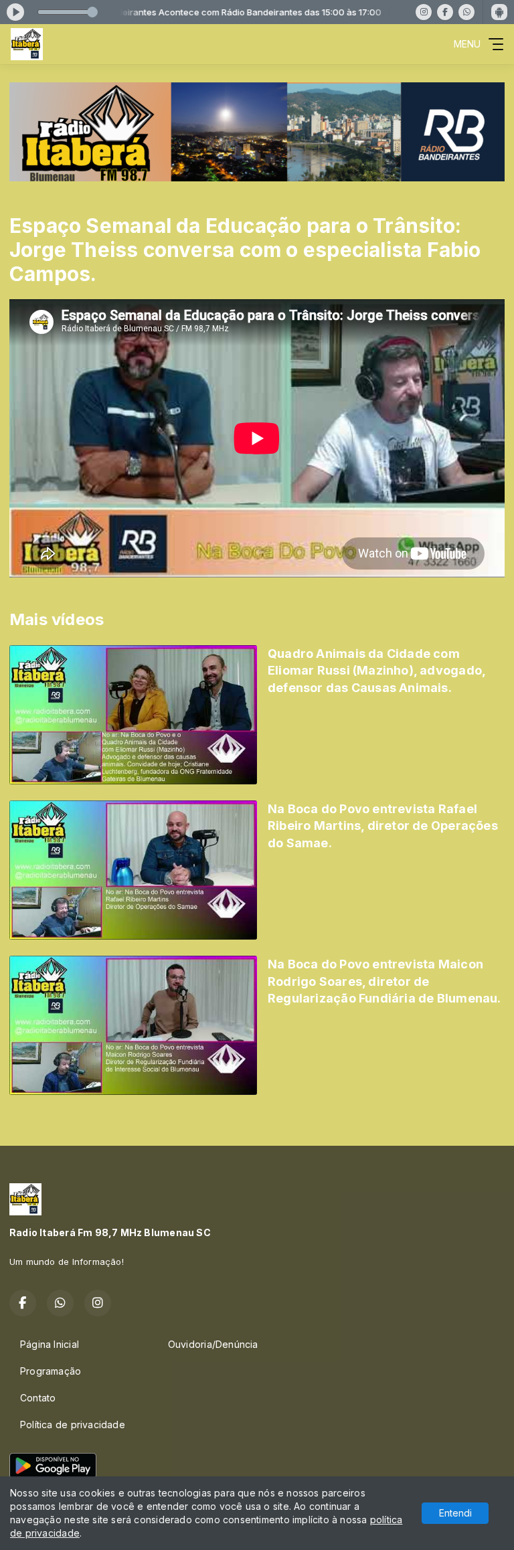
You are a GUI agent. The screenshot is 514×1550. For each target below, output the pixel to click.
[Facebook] (445, 12)
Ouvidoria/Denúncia (213, 1344)
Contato (38, 1397)
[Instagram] (424, 12)
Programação (50, 1371)
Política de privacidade (72, 1424)
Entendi (455, 1513)
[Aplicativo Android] (499, 12)
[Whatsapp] (466, 12)
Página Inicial (49, 1344)
